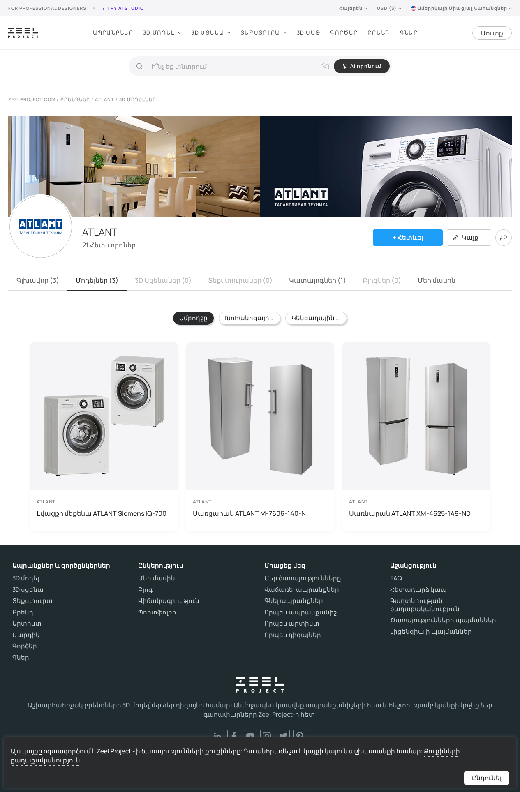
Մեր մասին (436, 280)
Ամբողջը (193, 318)
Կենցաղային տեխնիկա (319, 318)
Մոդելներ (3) (97, 280)
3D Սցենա (207, 32)
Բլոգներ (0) (382, 280)
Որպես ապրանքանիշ (300, 612)
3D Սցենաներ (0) (163, 280)
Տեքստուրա (260, 32)
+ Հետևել (408, 237)
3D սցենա (28, 590)
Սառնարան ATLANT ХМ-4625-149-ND (410, 513)
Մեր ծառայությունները (302, 578)
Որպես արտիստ (291, 623)
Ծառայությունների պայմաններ (443, 620)
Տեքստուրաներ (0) (240, 280)
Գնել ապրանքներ (293, 601)
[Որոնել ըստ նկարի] (324, 66)
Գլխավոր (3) (37, 280)
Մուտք (492, 33)
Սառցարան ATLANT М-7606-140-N (249, 513)
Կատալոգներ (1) (317, 280)
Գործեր (344, 32)
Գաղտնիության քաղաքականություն (425, 605)
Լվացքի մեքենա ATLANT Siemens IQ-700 (101, 513)
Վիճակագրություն (168, 601)
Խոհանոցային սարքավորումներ (252, 318)
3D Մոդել (158, 32)
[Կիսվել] (503, 237)
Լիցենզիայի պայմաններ (431, 632)
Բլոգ (145, 590)
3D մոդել (25, 578)
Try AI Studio (125, 8)
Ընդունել (487, 778)
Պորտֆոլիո (157, 612)
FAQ (396, 578)
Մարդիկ (26, 635)
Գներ (409, 32)
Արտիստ (27, 623)
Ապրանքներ (113, 32)
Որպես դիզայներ (292, 635)
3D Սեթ (309, 32)
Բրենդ (378, 32)
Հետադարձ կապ (418, 590)
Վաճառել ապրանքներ (301, 590)
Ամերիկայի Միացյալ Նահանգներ (462, 8)
